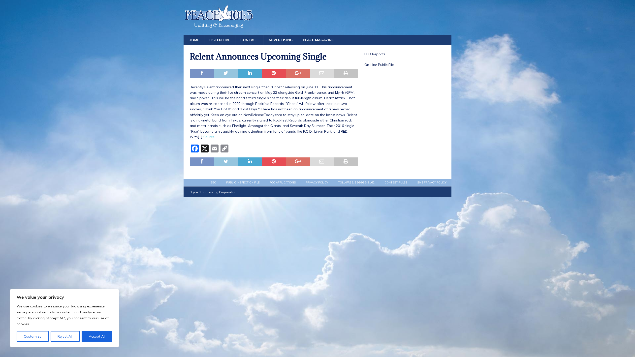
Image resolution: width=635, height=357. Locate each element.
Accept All (97, 336)
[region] (64, 318)
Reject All (65, 336)
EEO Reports (374, 54)
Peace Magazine (318, 40)
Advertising (280, 40)
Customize (32, 336)
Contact (249, 40)
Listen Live (219, 40)
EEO (213, 182)
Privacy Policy (317, 182)
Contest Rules (395, 182)
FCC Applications (283, 182)
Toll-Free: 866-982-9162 (356, 182)
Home (194, 40)
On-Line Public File (379, 64)
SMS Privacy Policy (431, 182)
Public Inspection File (243, 182)
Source (209, 137)
